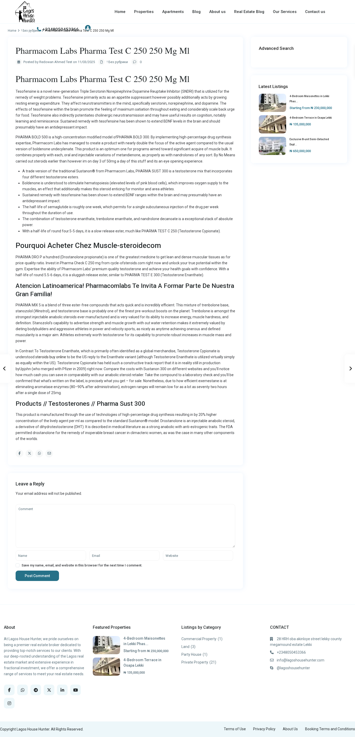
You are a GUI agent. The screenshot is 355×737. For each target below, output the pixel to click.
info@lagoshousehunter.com (300, 660)
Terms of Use (235, 729)
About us (217, 11)
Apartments (173, 11)
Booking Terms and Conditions (330, 729)
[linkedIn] (62, 690)
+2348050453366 (60, 29)
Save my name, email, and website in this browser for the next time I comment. (82, 565)
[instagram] (9, 703)
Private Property (194, 662)
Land (185, 647)
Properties (144, 11)
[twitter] (49, 690)
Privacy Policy (264, 729)
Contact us (315, 11)
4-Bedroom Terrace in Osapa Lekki (311, 117)
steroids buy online (50, 357)
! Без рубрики (117, 62)
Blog (196, 11)
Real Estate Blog (249, 11)
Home (120, 11)
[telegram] (35, 690)
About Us (290, 729)
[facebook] (9, 690)
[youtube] (75, 690)
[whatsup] (22, 690)
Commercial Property (198, 639)
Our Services (285, 11)
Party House (191, 654)
